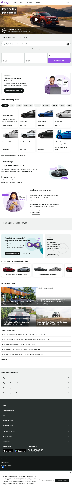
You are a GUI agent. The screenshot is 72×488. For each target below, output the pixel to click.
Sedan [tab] (19, 105)
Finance (38, 2)
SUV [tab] (12, 105)
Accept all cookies (62, 480)
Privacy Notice (5, 462)
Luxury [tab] (37, 105)
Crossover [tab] (46, 105)
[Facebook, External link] (32, 450)
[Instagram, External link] (38, 450)
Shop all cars (22, 155)
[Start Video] (36, 19)
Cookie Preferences (6, 470)
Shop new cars (7, 125)
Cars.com (33, 478)
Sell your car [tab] (24, 37)
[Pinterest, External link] (42, 450)
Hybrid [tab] (55, 105)
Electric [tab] (5, 105)
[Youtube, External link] (35, 450)
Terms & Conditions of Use (8, 459)
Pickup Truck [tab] (28, 105)
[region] (36, 479)
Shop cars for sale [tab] (9, 37)
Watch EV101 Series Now (62, 148)
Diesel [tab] (62, 105)
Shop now (23, 125)
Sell (21, 2)
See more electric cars (8, 155)
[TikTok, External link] (29, 450)
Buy (15, 2)
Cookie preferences (46, 480)
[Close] (70, 473)
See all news (5, 359)
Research (29, 2)
